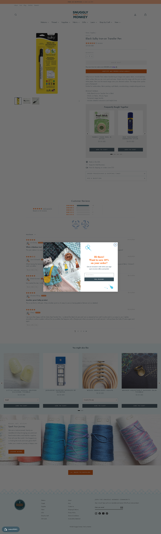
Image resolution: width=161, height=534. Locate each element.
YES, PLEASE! (99, 279)
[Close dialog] (115, 244)
